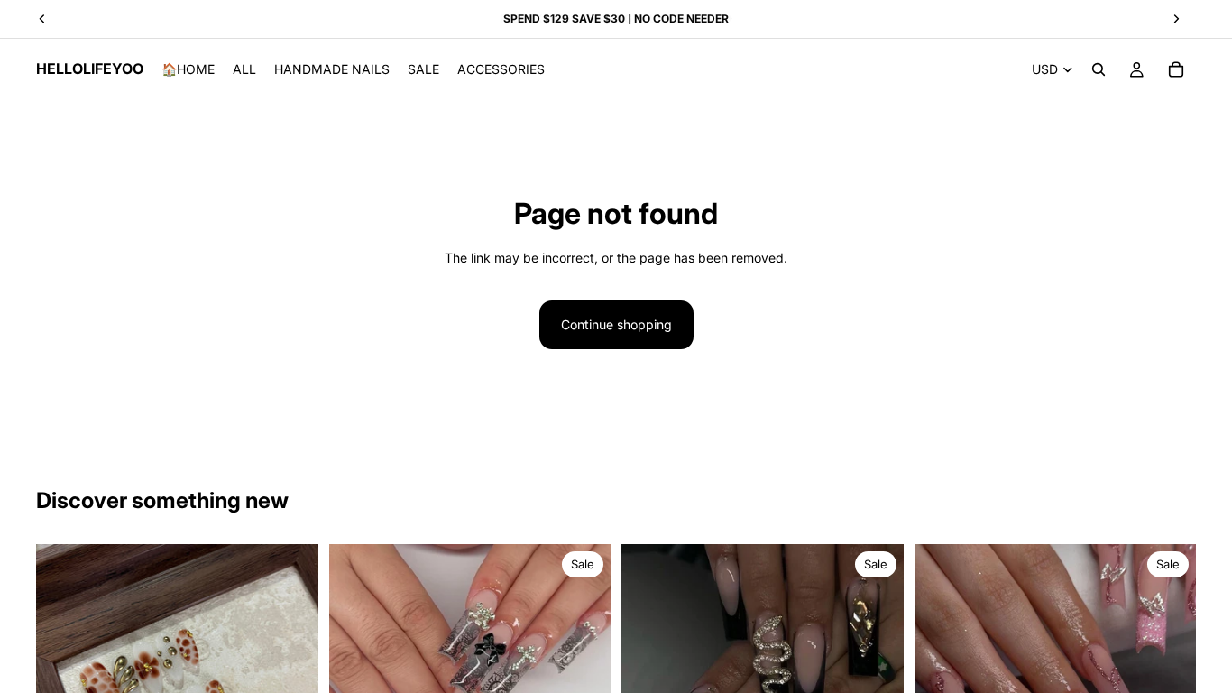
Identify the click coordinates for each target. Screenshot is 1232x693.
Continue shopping (616, 324)
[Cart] (1176, 69)
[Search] (1098, 69)
